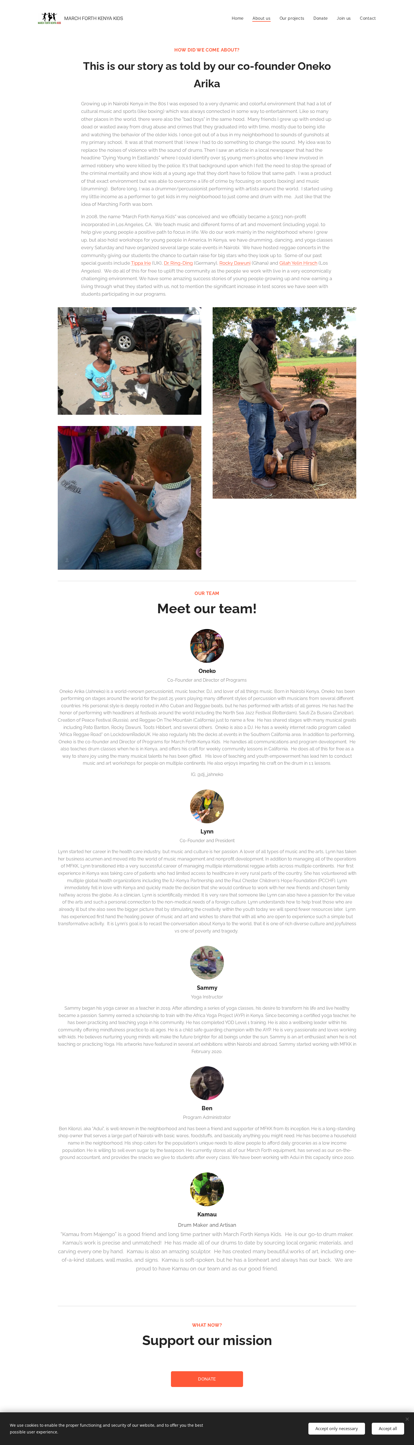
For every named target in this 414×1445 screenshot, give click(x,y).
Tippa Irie (141, 263)
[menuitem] (239, 18)
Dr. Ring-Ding (178, 263)
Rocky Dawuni (235, 263)
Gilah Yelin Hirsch (298, 263)
